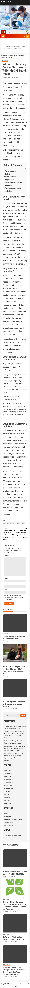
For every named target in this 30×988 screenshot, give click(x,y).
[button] (6, 36)
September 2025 (8, 788)
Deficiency (18, 523)
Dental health (7, 816)
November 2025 (8, 782)
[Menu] (6, 36)
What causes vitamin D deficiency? (14, 184)
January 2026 (8, 776)
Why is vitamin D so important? (12, 178)
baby (13, 523)
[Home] (3, 36)
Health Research (8, 822)
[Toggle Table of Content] (24, 168)
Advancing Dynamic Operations (12, 835)
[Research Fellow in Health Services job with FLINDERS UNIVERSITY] (15, 858)
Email (6, 584)
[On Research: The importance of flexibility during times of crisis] (15, 923)
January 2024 (8, 803)
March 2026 (7, 770)
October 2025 (8, 785)
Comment (7, 555)
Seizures (5, 525)
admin (5, 77)
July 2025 (7, 794)
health (23, 523)
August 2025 (7, 791)
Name (6, 578)
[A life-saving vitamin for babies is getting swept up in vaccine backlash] (15, 688)
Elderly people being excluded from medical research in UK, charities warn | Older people (9, 534)
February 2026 (8, 773)
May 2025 (7, 800)
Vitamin (10, 525)
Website (6, 589)
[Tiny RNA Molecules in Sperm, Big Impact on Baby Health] (15, 623)
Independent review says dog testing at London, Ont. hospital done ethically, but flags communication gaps (14, 748)
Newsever (22, 984)
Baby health (5, 60)
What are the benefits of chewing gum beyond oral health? (21, 533)
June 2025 (7, 797)
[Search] (25, 36)
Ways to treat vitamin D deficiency (14, 189)
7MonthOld (8, 523)
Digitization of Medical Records (13, 819)
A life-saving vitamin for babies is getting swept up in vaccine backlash (14, 704)
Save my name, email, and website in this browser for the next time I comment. (14, 597)
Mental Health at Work (10, 825)
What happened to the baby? (13, 172)
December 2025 (8, 779)
